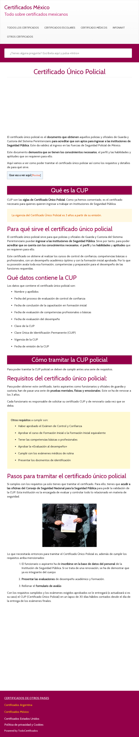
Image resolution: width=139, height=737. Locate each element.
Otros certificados (20, 36)
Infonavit (119, 27)
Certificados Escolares (59, 27)
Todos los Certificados (23, 27)
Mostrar (36, 175)
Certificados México (16, 712)
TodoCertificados (28, 730)
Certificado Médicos (94, 27)
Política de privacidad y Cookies (23, 724)
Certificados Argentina (18, 705)
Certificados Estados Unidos (21, 718)
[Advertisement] (69, 107)
